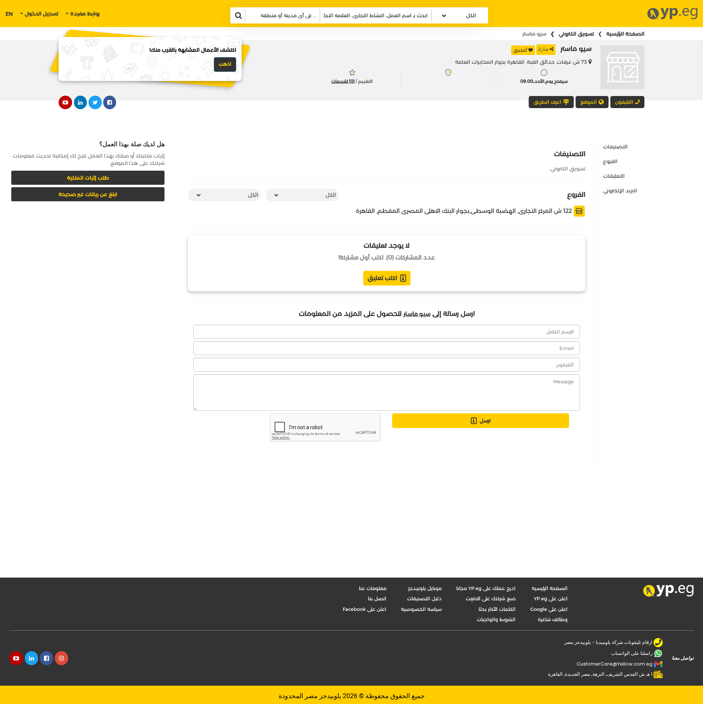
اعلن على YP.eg (551, 598)
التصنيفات (615, 146)
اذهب (225, 64)
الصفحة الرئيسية (625, 33)
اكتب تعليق (382, 277)
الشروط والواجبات (496, 619)
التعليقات (614, 176)
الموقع (588, 102)
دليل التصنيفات (424, 598)
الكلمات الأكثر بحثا (497, 609)
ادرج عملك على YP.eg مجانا (486, 588)
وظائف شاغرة (553, 619)
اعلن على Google (549, 609)
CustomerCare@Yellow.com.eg (614, 663)
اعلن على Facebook (364, 609)
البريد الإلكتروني (620, 190)
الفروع (610, 161)
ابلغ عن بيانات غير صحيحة (88, 194)
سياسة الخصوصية (421, 609)
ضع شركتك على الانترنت (491, 598)
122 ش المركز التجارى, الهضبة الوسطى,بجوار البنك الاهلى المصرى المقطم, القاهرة (464, 210)
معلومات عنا (372, 588)
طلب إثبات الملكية (88, 177)
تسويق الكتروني (576, 33)
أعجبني (520, 50)
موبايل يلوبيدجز (425, 588)
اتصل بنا (377, 598)
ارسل (485, 420)
